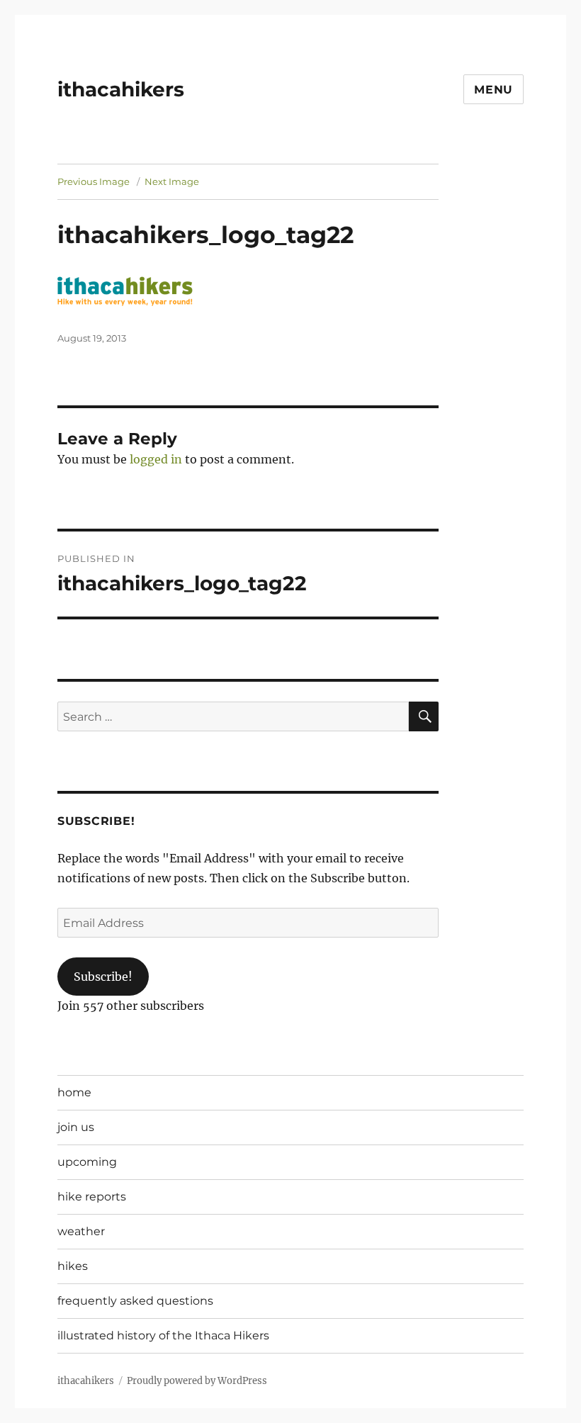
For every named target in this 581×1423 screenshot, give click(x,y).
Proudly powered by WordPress (197, 1381)
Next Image (172, 181)
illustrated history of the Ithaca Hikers (163, 1335)
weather (81, 1231)
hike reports (91, 1196)
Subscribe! (103, 976)
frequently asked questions (135, 1300)
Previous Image (93, 181)
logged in (156, 459)
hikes (72, 1266)
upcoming (87, 1162)
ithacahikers (120, 89)
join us (75, 1127)
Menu (493, 89)
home (74, 1092)
